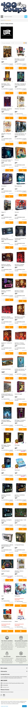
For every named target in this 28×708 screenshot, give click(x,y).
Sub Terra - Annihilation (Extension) (20, 495)
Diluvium (17, 159)
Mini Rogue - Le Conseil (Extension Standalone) (20, 59)
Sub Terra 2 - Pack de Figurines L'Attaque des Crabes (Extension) (6, 265)
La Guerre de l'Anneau (6, 369)
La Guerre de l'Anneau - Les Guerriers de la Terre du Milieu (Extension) (20, 134)
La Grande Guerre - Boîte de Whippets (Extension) (7, 545)
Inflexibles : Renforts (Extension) (19, 571)
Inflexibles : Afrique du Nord (6, 134)
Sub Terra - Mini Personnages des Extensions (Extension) (7, 239)
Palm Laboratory (18, 186)
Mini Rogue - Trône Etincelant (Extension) (6, 84)
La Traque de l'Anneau (19, 544)
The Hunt (17, 212)
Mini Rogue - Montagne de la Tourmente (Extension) (20, 84)
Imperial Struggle (18, 394)
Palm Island (17, 470)
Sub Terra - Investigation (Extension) (6, 520)
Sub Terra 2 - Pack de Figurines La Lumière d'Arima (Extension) (19, 291)
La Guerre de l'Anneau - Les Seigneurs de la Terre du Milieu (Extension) (20, 369)
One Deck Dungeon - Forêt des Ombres (20, 520)
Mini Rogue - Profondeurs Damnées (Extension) (20, 421)
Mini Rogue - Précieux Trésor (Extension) (6, 446)
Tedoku (16, 621)
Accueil (2, 20)
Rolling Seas (17, 595)
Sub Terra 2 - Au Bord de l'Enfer (6, 343)
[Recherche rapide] (25, 16)
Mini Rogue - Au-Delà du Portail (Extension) (6, 109)
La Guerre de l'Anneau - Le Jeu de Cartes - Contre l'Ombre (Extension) (6, 160)
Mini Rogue (17, 445)
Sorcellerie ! (4, 186)
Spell (2, 595)
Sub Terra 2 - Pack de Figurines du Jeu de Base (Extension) (20, 343)
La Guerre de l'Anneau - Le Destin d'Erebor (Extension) (7, 394)
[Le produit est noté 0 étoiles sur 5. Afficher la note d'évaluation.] (11, 65)
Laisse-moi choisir (4, 706)
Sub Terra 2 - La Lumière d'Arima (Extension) (20, 317)
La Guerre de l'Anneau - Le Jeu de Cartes (20, 239)
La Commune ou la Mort (6, 621)
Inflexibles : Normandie (20, 108)
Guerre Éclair (4, 58)
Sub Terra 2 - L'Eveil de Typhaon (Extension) (19, 265)
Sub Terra (3, 470)
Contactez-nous (5, 687)
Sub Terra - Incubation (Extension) (6, 291)
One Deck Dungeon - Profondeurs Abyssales (6, 421)
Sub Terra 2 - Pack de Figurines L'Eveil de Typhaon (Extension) (7, 317)
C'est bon (24, 706)
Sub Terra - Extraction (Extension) (6, 495)
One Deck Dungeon (5, 571)
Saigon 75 (3, 212)
